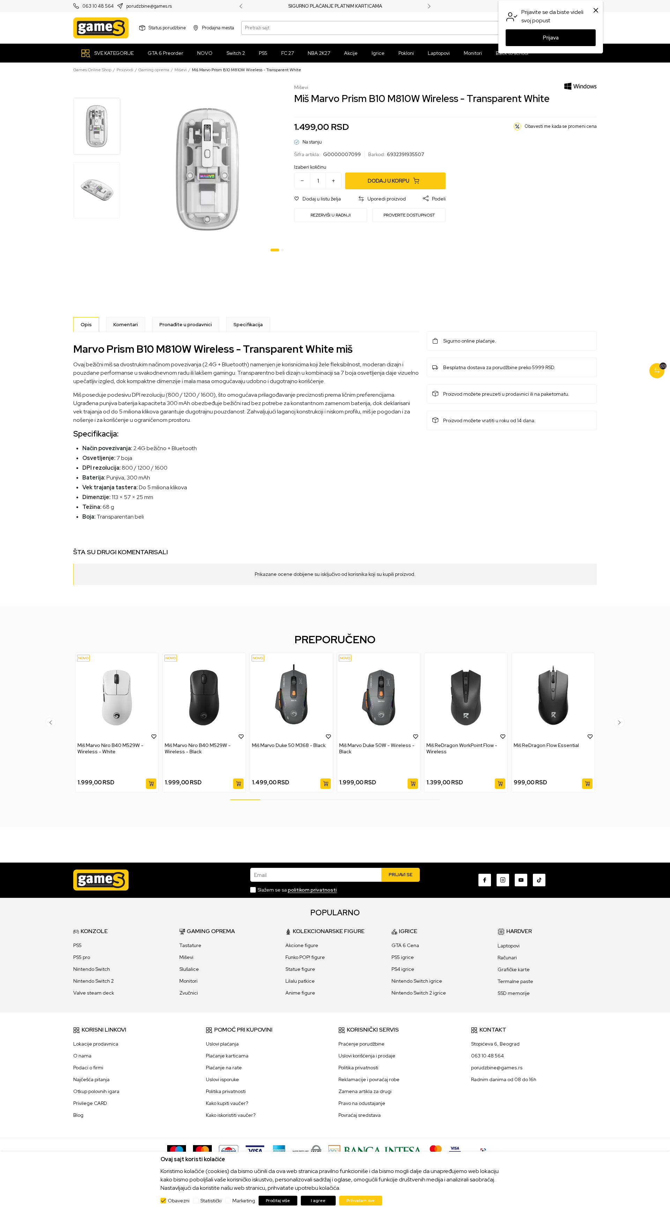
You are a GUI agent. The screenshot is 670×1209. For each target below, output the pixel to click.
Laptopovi (509, 946)
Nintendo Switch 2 (93, 981)
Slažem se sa (297, 889)
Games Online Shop (92, 70)
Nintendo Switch (91, 969)
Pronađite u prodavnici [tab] (185, 324)
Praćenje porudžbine (361, 1044)
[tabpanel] (208, 169)
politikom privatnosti (312, 890)
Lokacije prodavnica (95, 1044)
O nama (82, 1056)
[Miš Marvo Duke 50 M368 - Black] (291, 698)
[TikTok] (539, 880)
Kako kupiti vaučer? (227, 1103)
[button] (317, 199)
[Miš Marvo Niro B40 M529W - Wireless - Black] (204, 698)
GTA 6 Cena (405, 945)
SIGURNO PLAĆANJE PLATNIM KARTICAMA (335, 6)
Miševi (180, 70)
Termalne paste (515, 981)
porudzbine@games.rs (149, 6)
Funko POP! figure (305, 957)
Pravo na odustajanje (361, 1103)
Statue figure (300, 969)
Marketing (243, 1200)
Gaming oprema (154, 70)
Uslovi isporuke (222, 1079)
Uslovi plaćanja (222, 1044)
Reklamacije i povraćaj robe (369, 1079)
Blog (78, 1115)
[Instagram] (503, 880)
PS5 (77, 945)
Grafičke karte (514, 969)
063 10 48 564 (98, 6)
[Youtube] (521, 880)
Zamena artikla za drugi (365, 1091)
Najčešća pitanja (91, 1079)
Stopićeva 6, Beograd (495, 1044)
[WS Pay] (306, 1151)
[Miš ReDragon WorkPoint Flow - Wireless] (466, 698)
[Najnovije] (83, 658)
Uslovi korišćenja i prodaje (366, 1056)
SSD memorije (514, 993)
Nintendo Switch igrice (417, 981)
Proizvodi (125, 70)
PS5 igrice (403, 957)
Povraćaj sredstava (359, 1115)
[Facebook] (484, 880)
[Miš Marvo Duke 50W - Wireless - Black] (378, 698)
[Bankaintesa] (375, 1151)
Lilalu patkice (300, 981)
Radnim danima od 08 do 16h (503, 1079)
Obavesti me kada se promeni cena (560, 126)
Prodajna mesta (218, 28)
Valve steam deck (93, 993)
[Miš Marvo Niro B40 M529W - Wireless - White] (117, 698)
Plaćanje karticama (227, 1056)
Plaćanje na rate (224, 1067)
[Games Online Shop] (101, 27)
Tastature (190, 945)
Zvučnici (188, 993)
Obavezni (178, 1200)
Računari (507, 957)
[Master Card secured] (436, 1151)
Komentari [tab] (125, 324)
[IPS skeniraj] (485, 1151)
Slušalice (189, 969)
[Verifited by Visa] (455, 1151)
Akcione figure (301, 945)
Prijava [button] (551, 37)
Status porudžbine (167, 28)
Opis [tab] (86, 324)
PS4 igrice (403, 969)
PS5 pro (81, 957)
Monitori (188, 981)
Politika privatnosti (226, 1091)
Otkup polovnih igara (96, 1091)
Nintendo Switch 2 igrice (419, 993)
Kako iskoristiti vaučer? (230, 1115)
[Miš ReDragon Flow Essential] (553, 698)
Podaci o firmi (88, 1067)
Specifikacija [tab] (248, 324)
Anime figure (300, 993)
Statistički (211, 1200)
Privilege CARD (90, 1103)
